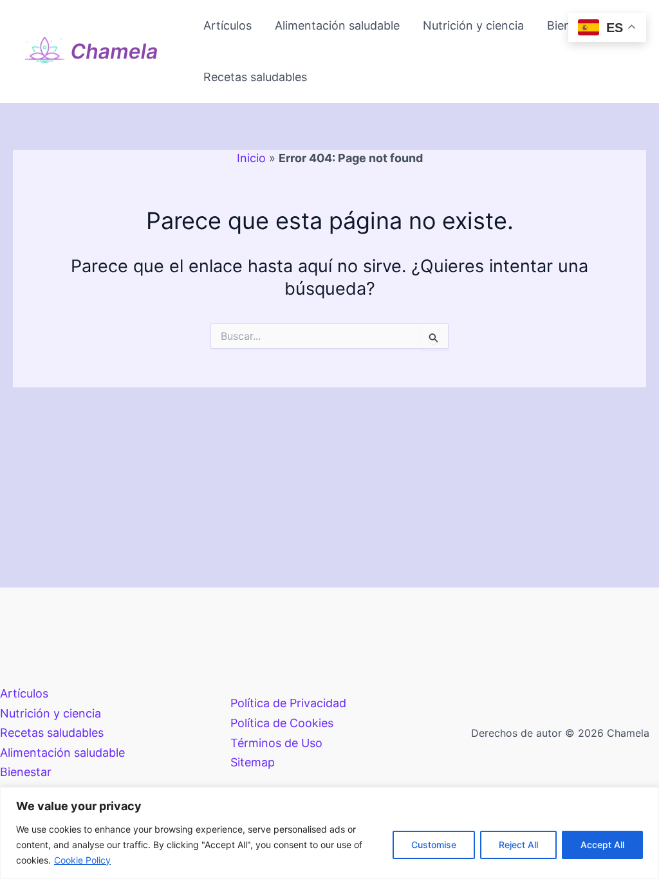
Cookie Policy (82, 860)
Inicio (251, 158)
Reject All (518, 844)
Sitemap (252, 762)
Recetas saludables (255, 77)
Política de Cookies (281, 723)
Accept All (602, 844)
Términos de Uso (276, 743)
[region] (329, 833)
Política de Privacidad (288, 703)
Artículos (227, 25)
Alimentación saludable (337, 25)
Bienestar (25, 772)
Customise (433, 844)
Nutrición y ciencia (473, 25)
